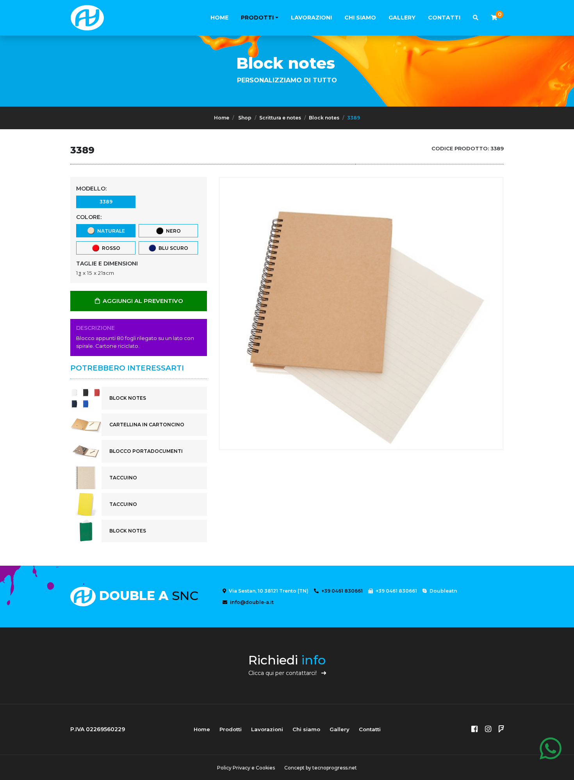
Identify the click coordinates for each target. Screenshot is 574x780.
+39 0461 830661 (341, 591)
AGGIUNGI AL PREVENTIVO (142, 301)
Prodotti (257, 17)
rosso (110, 248)
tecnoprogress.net (334, 768)
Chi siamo (360, 17)
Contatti (444, 17)
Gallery (402, 17)
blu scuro (172, 248)
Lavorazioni (311, 17)
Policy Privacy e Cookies (246, 768)
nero (172, 231)
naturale (110, 231)
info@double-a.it (251, 602)
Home (219, 17)
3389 (106, 202)
